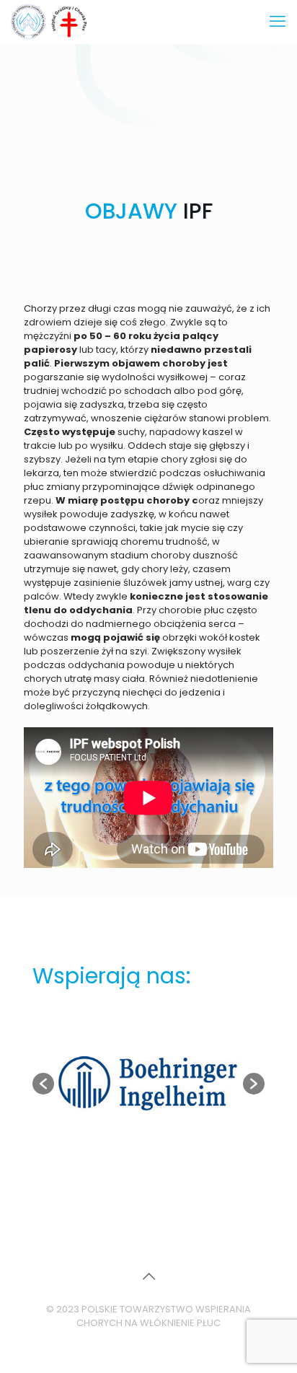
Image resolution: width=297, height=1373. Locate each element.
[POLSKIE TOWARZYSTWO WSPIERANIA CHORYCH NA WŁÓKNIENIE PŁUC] (50, 22)
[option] (148, 1083)
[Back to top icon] (148, 1276)
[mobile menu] (277, 21)
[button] (43, 1084)
